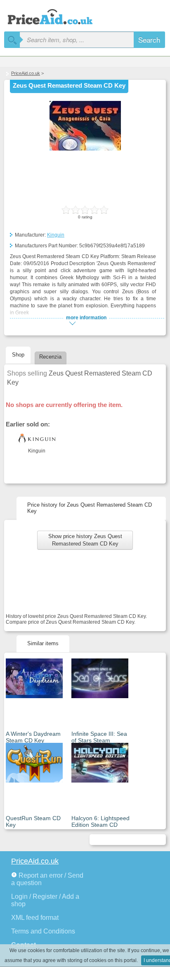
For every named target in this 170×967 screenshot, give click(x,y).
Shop (18, 355)
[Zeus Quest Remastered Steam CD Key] (85, 149)
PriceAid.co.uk (25, 73)
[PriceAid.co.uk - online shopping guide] (57, 15)
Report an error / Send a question (47, 879)
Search (149, 39)
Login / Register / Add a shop (45, 900)
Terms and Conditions (43, 931)
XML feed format (35, 917)
